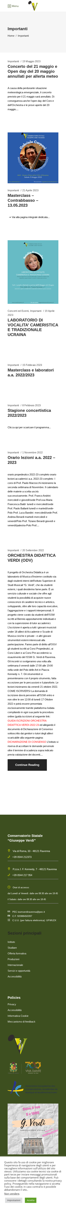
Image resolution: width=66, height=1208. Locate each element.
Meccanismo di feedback (21, 1021)
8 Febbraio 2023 (31, 405)
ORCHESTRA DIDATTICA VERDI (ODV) (32, 558)
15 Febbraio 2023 (32, 365)
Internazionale (15, 965)
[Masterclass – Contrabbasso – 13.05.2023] (33, 157)
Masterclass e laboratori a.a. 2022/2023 (31, 372)
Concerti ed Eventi (18, 310)
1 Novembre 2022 (32, 452)
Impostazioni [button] (13, 1200)
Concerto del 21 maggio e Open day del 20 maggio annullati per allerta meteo (33, 71)
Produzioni (13, 959)
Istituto (11, 941)
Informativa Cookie (18, 1015)
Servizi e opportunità (19, 970)
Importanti (13, 61)
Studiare (12, 947)
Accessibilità (14, 976)
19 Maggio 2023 (31, 61)
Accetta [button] (30, 1200)
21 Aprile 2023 (30, 190)
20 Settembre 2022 (33, 550)
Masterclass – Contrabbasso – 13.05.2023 (23, 200)
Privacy (12, 1004)
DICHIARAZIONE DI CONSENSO (27, 741)
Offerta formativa (17, 953)
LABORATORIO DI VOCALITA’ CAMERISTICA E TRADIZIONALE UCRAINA (33, 327)
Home (11, 35)
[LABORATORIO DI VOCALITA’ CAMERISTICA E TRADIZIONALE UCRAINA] (33, 272)
